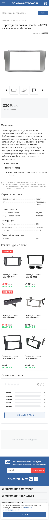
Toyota (23, 20)
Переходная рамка (10, 275)
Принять (24, 514)
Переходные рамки (10, 20)
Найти (43, 13)
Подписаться (38, 470)
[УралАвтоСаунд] (24, 2)
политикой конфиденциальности (17, 509)
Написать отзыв (25, 415)
